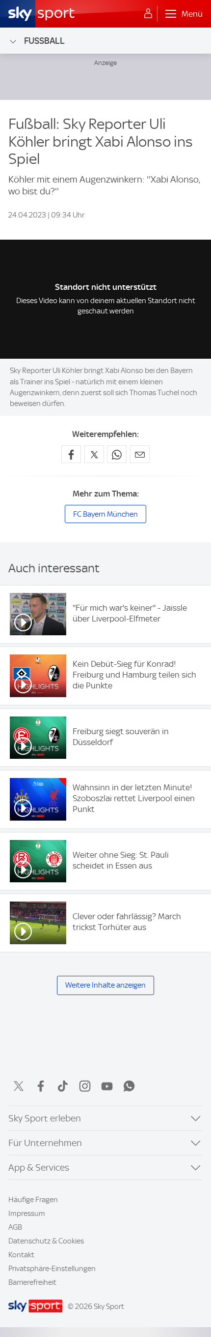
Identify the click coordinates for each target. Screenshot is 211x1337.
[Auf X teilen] (94, 454)
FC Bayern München (105, 514)
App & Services (38, 1167)
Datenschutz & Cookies (46, 1241)
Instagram (85, 1086)
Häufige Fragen (33, 1199)
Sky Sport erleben (44, 1118)
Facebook (40, 1086)
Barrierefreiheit (32, 1282)
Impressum (26, 1213)
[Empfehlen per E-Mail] (140, 454)
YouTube (107, 1086)
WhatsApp (129, 1086)
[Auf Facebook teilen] (71, 454)
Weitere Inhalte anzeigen (105, 985)
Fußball (44, 40)
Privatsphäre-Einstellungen (52, 1268)
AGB (15, 1227)
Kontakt (21, 1254)
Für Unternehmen (45, 1143)
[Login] (148, 14)
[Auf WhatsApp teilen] (117, 454)
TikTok (63, 1086)
